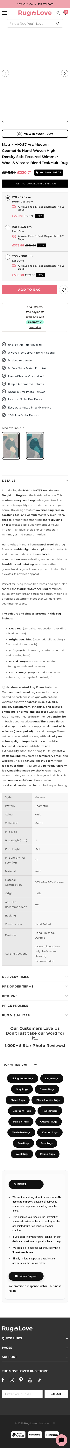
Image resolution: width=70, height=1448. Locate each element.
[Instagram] (11, 1379)
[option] (35, 73)
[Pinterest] (21, 1379)
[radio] (11, 446)
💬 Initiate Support (26, 1276)
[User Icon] (58, 13)
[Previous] (5, 73)
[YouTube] (30, 1379)
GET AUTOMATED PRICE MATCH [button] (36, 183)
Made (42, 1423)
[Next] (64, 73)
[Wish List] (63, 289)
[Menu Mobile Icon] (4, 13)
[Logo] (35, 13)
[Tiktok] (39, 1379)
